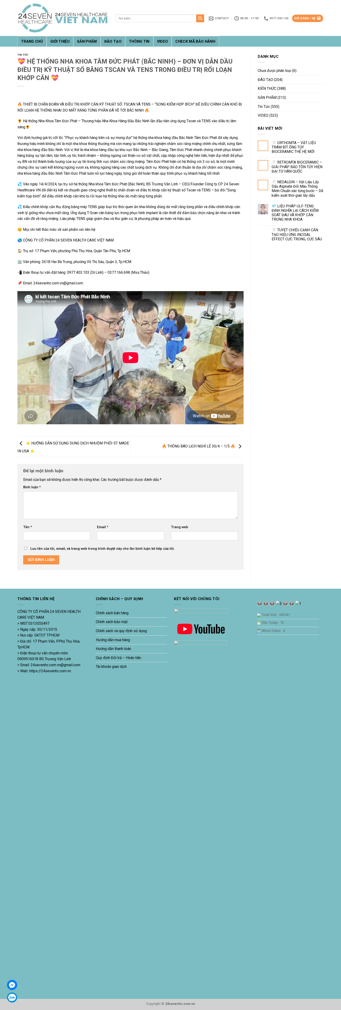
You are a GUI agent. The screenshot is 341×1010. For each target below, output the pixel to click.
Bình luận (32, 487)
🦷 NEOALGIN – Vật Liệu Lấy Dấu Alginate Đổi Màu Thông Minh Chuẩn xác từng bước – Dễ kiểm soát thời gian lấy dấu (297, 189)
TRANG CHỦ (32, 41)
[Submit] (200, 18)
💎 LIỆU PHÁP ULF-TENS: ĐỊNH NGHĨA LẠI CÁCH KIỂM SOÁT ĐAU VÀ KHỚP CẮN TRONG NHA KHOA (295, 213)
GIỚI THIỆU (60, 41)
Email (102, 527)
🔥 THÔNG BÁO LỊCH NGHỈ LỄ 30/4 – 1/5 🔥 (199, 446)
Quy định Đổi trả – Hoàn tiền (118, 658)
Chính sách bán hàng (112, 613)
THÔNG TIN (139, 41)
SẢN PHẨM (87, 41)
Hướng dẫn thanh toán (113, 649)
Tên (27, 527)
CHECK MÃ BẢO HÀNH (195, 41)
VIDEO (162, 41)
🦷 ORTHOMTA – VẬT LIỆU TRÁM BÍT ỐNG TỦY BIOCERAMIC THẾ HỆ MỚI (294, 147)
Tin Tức (23, 54)
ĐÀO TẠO (113, 41)
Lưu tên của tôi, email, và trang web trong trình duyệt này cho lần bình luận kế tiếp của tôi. (102, 549)
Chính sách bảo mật (112, 622)
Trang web (179, 527)
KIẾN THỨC (267, 88)
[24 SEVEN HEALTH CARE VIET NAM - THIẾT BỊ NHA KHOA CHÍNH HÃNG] (63, 18)
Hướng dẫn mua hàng (113, 640)
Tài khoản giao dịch (111, 666)
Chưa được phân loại (274, 70)
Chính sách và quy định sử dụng (121, 631)
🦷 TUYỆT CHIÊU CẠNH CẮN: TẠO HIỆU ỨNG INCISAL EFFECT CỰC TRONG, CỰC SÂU (297, 234)
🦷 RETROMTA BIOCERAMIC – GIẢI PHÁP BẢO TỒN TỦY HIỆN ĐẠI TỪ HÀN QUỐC (297, 166)
